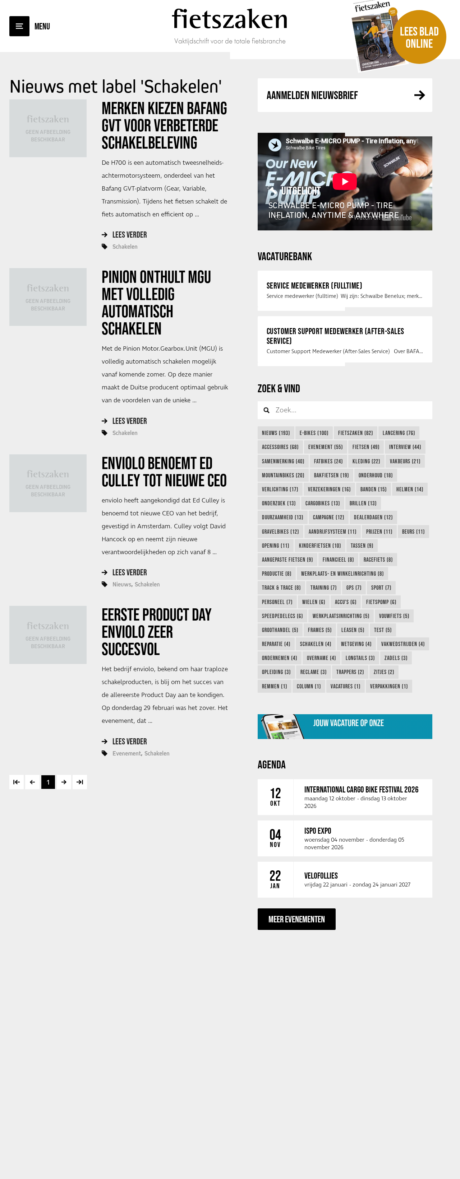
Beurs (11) (413, 531)
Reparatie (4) (276, 644)
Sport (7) (381, 587)
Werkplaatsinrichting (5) (341, 616)
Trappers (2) (350, 672)
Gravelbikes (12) (280, 531)
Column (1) (309, 686)
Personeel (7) (277, 602)
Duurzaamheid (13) (282, 517)
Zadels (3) (396, 658)
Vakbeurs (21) (405, 461)
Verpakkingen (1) (389, 686)
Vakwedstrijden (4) (403, 644)
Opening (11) (275, 545)
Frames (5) (320, 630)
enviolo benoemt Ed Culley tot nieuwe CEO (164, 471)
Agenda (272, 764)
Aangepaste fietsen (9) (287, 559)
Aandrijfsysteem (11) (332, 531)
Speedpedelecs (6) (282, 616)
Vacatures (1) (345, 686)
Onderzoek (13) (279, 503)
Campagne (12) (328, 517)
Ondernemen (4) (279, 658)
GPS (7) (354, 587)
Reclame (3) (313, 672)
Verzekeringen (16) (329, 489)
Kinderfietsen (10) (320, 545)
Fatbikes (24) (328, 461)
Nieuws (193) (276, 433)
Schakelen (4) (315, 644)
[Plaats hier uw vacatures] (345, 726)
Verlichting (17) (280, 489)
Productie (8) (276, 573)
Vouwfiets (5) (394, 616)
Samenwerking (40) (283, 461)
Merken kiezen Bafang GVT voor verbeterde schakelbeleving (164, 125)
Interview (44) (405, 447)
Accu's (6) (345, 602)
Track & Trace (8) (281, 587)
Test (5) (383, 630)
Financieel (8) (338, 559)
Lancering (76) (399, 433)
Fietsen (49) (366, 447)
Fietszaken (230, 18)
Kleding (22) (366, 461)
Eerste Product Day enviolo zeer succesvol (157, 632)
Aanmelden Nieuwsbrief (312, 95)
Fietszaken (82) (355, 433)
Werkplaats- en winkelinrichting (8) (342, 573)
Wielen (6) (313, 602)
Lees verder (129, 234)
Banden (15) (373, 489)
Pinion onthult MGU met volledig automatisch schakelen (156, 302)
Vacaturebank (285, 256)
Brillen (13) (363, 503)
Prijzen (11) (379, 531)
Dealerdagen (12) (373, 517)
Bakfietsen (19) (331, 475)
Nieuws (121, 584)
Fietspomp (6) (381, 602)
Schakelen (125, 246)
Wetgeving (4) (356, 644)
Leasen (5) (352, 630)
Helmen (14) (409, 489)
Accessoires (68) (280, 447)
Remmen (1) (274, 686)
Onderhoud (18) (376, 475)
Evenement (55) (325, 447)
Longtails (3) (360, 658)
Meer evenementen (296, 919)
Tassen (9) (362, 545)
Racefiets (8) (378, 559)
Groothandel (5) (280, 630)
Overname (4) (321, 658)
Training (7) (323, 587)
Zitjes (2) (384, 672)
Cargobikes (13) (322, 503)
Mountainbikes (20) (283, 475)
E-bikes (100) (314, 433)
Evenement (126, 753)
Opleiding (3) (276, 672)
